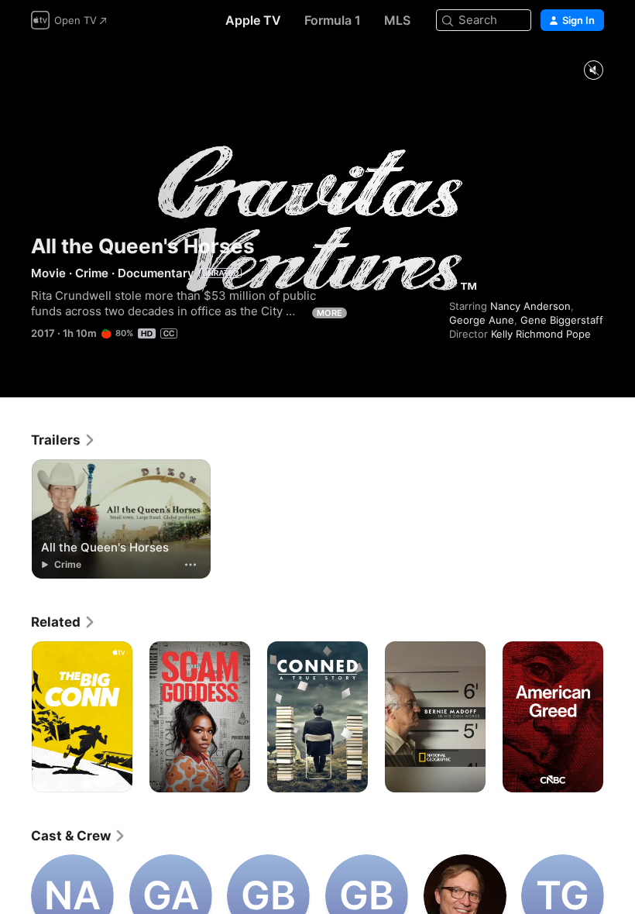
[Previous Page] (15, 717)
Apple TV (253, 20)
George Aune (481, 320)
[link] (63, 439)
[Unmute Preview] (593, 71)
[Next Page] (619, 717)
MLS (397, 20)
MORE (329, 313)
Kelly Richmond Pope (541, 334)
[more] (190, 565)
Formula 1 (332, 20)
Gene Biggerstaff (561, 320)
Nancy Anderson (530, 306)
